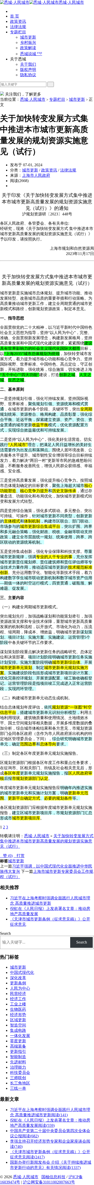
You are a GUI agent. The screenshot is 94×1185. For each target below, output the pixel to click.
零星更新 (18, 1041)
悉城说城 (31, 54)
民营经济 (18, 993)
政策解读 (28, 48)
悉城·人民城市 (71, 2)
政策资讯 (18, 21)
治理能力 (18, 1067)
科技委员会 (20, 1072)
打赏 (19, 856)
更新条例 (18, 983)
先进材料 (18, 1062)
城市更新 (28, 37)
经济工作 (18, 999)
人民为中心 (20, 988)
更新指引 (18, 1051)
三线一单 (18, 1088)
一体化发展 (20, 1036)
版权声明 (28, 69)
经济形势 (18, 1014)
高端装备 (18, 1046)
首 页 (14, 16)
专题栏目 (18, 32)
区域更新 (18, 1020)
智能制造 (18, 1057)
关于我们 (28, 64)
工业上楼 (18, 1004)
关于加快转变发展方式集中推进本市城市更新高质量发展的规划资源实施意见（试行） (46, 841)
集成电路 (18, 1030)
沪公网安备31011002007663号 (49, 1182)
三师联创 (18, 1078)
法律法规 (18, 27)
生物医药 (18, 1009)
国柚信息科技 (53, 1177)
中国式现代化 (22, 972)
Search (5, 933)
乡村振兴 (28, 42)
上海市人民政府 (36, 175)
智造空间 (18, 1025)
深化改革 (18, 978)
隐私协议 (28, 75)
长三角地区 (20, 1083)
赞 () (6, 856)
